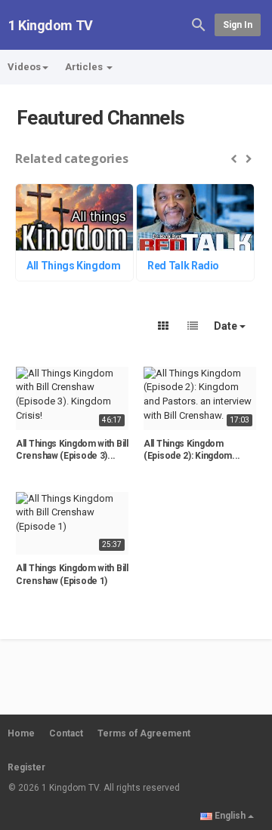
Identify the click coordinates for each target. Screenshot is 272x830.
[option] (75, 234)
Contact (66, 733)
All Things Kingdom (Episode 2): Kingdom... (192, 450)
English (230, 815)
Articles (85, 66)
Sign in (237, 25)
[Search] (199, 24)
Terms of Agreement (143, 733)
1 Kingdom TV (50, 25)
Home (21, 733)
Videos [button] (24, 66)
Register (26, 767)
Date (227, 326)
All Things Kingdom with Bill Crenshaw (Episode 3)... (72, 450)
